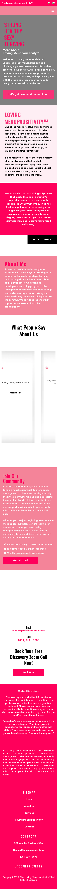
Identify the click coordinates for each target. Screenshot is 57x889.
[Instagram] (53, 3)
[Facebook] (49, 3)
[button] (52, 11)
